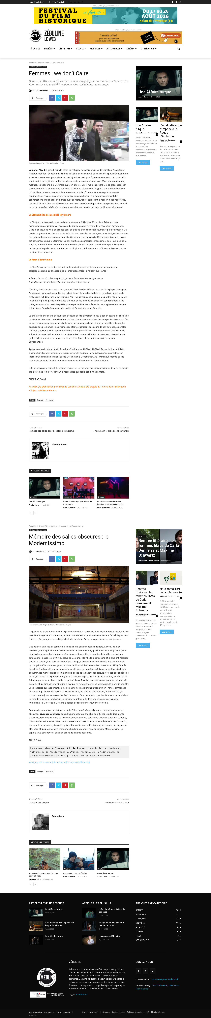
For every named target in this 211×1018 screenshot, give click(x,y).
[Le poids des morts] (36, 940)
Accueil (32, 62)
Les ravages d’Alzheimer (110, 936)
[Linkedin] (152, 971)
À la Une (33, 497)
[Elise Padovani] (31, 90)
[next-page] (35, 513)
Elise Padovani (42, 90)
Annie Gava (34, 505)
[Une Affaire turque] (44, 488)
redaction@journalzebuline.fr (165, 979)
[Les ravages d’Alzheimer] (89, 940)
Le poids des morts (54, 936)
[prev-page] (30, 513)
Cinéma (39, 62)
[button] (178, 48)
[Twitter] (180, 2)
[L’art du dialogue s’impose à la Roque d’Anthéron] (171, 114)
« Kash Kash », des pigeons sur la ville (111, 431)
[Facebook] (172, 2)
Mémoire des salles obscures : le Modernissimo (51, 431)
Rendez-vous (41, 67)
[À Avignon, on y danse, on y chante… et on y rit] (89, 926)
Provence (49, 400)
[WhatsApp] (72, 98)
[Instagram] (176, 2)
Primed (40, 400)
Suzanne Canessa (167, 140)
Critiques (67, 497)
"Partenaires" (81, 994)
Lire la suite (143, 162)
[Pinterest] (65, 98)
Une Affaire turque (37, 502)
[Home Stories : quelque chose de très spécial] (79, 488)
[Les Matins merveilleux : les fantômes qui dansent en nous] (113, 488)
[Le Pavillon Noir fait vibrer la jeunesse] (89, 913)
